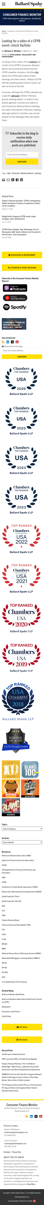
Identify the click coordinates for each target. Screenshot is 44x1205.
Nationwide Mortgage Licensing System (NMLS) (21, 958)
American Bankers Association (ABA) (16, 855)
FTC (3, 929)
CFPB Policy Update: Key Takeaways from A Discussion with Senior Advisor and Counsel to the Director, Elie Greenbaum (21, 232)
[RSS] (3, 342)
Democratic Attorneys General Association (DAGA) (22, 891)
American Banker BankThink (13, 994)
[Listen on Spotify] (15, 309)
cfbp (9, 173)
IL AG (4, 939)
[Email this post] (8, 179)
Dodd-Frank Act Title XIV (11, 901)
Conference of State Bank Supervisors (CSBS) (20, 887)
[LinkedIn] (7, 342)
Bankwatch (6, 1007)
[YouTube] (17, 342)
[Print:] (3, 179)
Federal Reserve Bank (10, 920)
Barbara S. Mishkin (13, 51)
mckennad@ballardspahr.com (16, 1132)
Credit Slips (6, 1016)
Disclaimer (7, 1152)
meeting (33, 61)
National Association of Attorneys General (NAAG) (21, 953)
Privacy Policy (16, 1152)
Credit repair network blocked (13, 1054)
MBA (4, 948)
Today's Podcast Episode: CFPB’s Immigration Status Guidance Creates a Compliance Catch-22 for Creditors (21, 203)
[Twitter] (12, 342)
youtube (37, 173)
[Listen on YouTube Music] (15, 300)
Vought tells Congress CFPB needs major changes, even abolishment (19, 217)
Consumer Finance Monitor (22, 14)
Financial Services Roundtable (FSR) (16, 925)
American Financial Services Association (18, 860)
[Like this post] (17, 179)
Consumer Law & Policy (11, 1011)
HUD (4, 934)
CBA (3, 877)
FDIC (4, 915)
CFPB (4, 882)
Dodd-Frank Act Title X (11, 896)
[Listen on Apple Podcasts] (15, 291)
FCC (3, 910)
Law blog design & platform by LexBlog (20, 1201)
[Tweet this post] (12, 179)
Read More (31, 1184)
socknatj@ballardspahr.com (15, 1143)
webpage (15, 95)
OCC (3, 977)
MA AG (4, 944)
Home (4, 31)
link (36, 72)
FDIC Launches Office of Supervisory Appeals (19, 1059)
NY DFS (5, 972)
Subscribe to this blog (13, 346)
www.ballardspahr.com (22, 1197)
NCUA (4, 963)
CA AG (4, 865)
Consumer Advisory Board (22, 173)
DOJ (3, 906)
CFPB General (15, 55)
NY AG (4, 967)
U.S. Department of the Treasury (14, 982)
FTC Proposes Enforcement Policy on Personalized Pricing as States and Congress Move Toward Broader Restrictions (21, 1088)
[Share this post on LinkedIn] (21, 179)
